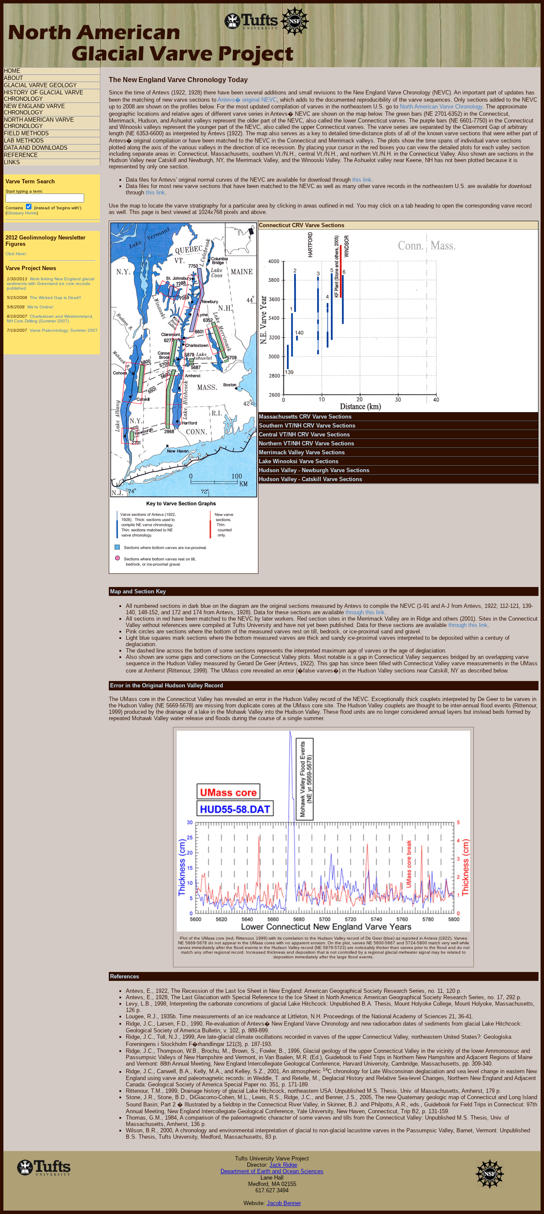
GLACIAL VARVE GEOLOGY (40, 85)
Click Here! (16, 253)
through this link (365, 612)
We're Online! (40, 307)
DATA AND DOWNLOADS (36, 148)
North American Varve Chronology (441, 106)
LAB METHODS (24, 140)
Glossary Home (22, 213)
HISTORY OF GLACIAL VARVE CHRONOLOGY (43, 95)
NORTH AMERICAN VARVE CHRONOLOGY (39, 123)
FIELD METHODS (26, 133)
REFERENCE (21, 155)
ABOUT (13, 78)
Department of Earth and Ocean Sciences (272, 1171)
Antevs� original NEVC (247, 100)
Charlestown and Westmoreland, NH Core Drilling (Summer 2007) (50, 318)
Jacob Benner (284, 1203)
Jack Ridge (283, 1165)
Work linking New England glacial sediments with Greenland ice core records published (50, 283)
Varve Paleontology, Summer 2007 (63, 330)
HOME (12, 71)
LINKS (12, 162)
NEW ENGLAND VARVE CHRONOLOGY (34, 109)
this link (361, 180)
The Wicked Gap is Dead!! (54, 297)
